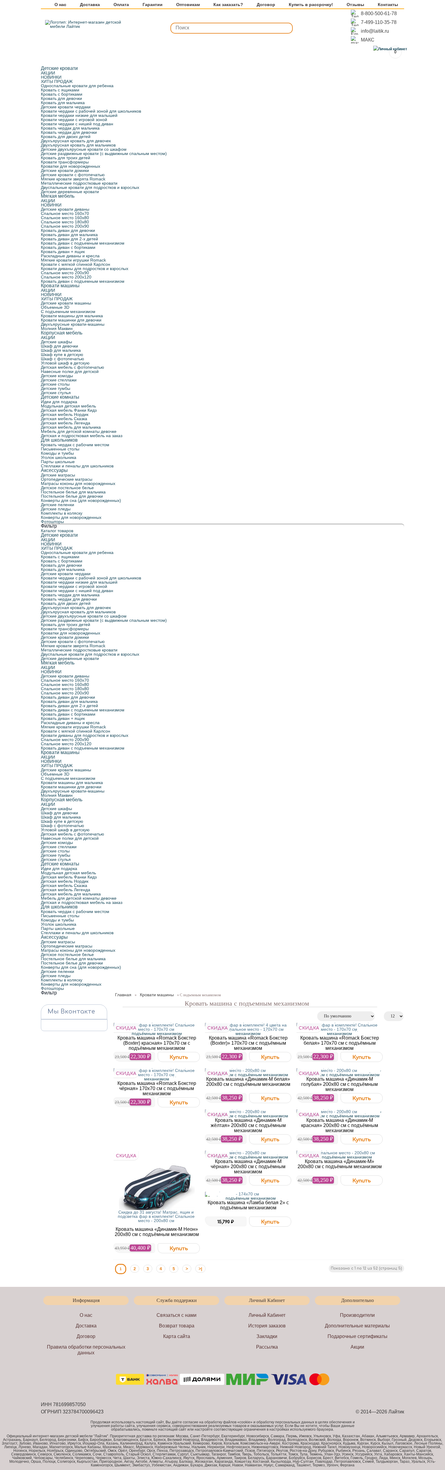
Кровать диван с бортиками (68, 247)
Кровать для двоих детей (66, 136)
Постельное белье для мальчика (73, 491)
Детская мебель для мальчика (71, 427)
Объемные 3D (55, 307)
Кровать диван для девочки (68, 230)
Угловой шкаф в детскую (65, 363)
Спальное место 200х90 (65, 226)
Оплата (121, 4)
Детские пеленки (57, 504)
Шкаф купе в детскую (62, 354)
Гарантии (153, 4)
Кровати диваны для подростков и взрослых (84, 268)
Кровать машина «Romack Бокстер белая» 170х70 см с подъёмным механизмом (339, 1043)
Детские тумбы (55, 388)
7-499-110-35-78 (379, 22)
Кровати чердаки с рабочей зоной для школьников (91, 111)
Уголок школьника (58, 457)
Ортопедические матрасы (66, 479)
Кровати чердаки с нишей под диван (77, 123)
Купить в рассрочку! (311, 4)
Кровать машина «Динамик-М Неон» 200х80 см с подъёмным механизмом (157, 1232)
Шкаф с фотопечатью (62, 358)
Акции (357, 1347)
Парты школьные (58, 461)
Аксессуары (54, 470)
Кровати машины (60, 285)
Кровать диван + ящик (63, 251)
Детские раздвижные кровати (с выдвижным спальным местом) (104, 153)
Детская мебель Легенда (65, 422)
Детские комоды (57, 375)
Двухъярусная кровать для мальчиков (78, 145)
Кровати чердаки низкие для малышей (79, 115)
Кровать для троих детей (65, 157)
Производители (357, 1315)
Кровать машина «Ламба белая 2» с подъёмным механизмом (248, 1205)
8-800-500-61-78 (379, 13)
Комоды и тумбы (57, 453)
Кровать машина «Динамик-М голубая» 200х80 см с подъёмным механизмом (339, 1084)
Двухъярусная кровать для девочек (76, 140)
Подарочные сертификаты (357, 1336)
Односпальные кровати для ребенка (77, 85)
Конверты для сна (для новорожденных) (81, 500)
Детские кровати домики (65, 170)
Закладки (266, 1336)
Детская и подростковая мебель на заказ (81, 435)
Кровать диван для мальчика (69, 234)
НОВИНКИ (51, 77)
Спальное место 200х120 (66, 277)
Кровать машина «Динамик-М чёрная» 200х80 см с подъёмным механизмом (248, 1166)
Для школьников (59, 440)
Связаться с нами (176, 1315)
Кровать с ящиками (60, 89)
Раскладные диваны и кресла (70, 255)
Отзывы (355, 4)
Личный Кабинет (267, 1315)
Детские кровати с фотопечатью (73, 174)
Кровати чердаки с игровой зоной (74, 119)
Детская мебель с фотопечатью (72, 367)
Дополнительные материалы (357, 1325)
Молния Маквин (57, 328)
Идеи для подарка (59, 401)
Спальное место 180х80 (65, 221)
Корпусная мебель (61, 332)
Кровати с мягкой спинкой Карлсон (75, 264)
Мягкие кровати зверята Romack (73, 178)
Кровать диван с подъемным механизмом (82, 243)
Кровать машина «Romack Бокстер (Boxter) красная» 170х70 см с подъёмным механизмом (156, 1043)
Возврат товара (176, 1325)
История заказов (267, 1325)
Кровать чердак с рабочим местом (75, 444)
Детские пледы (56, 508)
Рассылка (267, 1347)
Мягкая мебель (57, 196)
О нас (60, 4)
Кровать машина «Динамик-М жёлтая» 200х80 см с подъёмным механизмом (248, 1125)
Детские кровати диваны (65, 209)
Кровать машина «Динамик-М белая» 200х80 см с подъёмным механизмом (248, 1081)
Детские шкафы (56, 341)
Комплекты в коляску (61, 513)
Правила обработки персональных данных (86, 1349)
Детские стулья (56, 392)
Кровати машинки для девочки (71, 320)
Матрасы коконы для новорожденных (78, 483)
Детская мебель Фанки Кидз (69, 410)
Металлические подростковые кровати (79, 183)
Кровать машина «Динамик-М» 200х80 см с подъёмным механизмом (340, 1164)
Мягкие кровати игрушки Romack (73, 260)
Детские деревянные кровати (70, 191)
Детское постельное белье (67, 487)
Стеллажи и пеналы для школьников (77, 465)
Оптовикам (188, 4)
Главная (123, 994)
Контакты (388, 4)
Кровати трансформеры (65, 162)
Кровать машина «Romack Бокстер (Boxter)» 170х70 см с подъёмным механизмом (248, 1043)
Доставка (90, 4)
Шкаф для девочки (59, 346)
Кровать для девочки (61, 98)
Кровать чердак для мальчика (70, 128)
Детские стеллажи (59, 379)
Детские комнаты (60, 397)
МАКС (367, 39)
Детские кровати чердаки (66, 106)
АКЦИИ (48, 73)
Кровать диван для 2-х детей (69, 238)
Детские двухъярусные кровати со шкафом (84, 149)
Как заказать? (228, 4)
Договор (266, 4)
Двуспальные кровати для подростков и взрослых (90, 187)
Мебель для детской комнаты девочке (79, 431)
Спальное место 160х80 (65, 217)
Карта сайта (176, 1336)
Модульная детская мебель (68, 406)
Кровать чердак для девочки (69, 132)
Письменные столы (60, 449)
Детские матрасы (58, 475)
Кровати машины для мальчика (72, 315)
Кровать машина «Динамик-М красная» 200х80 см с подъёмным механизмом (339, 1125)
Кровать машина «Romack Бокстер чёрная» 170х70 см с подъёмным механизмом (156, 1088)
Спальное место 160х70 (65, 213)
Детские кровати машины (66, 303)
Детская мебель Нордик (64, 414)
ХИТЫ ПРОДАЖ (57, 81)
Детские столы (55, 384)
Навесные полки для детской (70, 371)
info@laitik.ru (375, 31)
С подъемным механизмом (68, 311)
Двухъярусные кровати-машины (72, 324)
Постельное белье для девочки (72, 496)
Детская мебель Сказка (64, 418)
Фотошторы (52, 521)
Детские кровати (59, 68)
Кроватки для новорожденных (70, 166)
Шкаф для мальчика (61, 350)
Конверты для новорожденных (71, 517)
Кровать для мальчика (63, 102)
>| (200, 1268)
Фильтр (49, 526)
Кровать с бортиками (61, 94)
